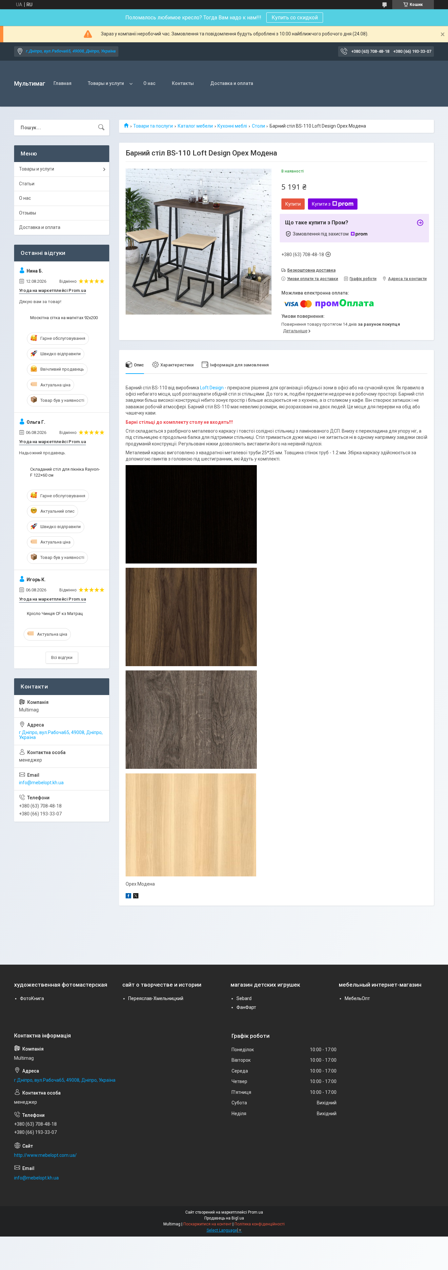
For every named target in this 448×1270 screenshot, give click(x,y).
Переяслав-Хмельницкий (155, 998)
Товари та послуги (153, 126)
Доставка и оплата (231, 83)
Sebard (244, 998)
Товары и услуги (106, 83)
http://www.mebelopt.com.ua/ (45, 1155)
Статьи (26, 183)
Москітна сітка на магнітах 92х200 (64, 317)
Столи (258, 126)
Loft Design (212, 387)
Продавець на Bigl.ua (224, 1218)
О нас (149, 83)
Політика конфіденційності (259, 1224)
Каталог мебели (195, 126)
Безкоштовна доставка (311, 270)
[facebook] (128, 896)
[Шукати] (101, 127)
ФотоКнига (32, 998)
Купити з (321, 204)
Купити (293, 204)
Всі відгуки (61, 657)
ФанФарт (246, 1007)
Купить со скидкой (295, 17)
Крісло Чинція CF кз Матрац (55, 613)
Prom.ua (255, 1212)
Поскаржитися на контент (207, 1224)
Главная (62, 83)
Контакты (183, 83)
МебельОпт (357, 998)
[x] (135, 896)
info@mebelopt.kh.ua (41, 782)
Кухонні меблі (232, 126)
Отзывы (27, 212)
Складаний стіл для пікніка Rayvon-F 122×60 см (65, 472)
